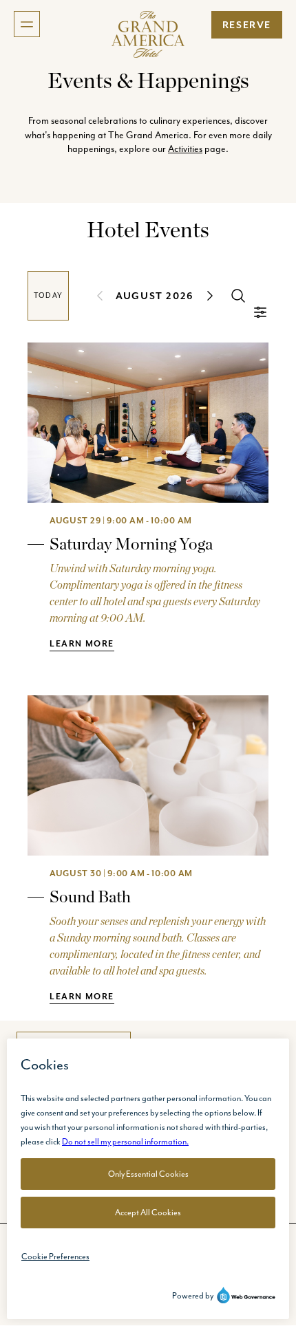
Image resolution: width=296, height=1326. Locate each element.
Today (48, 295)
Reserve (246, 25)
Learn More (82, 643)
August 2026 (155, 296)
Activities (185, 148)
